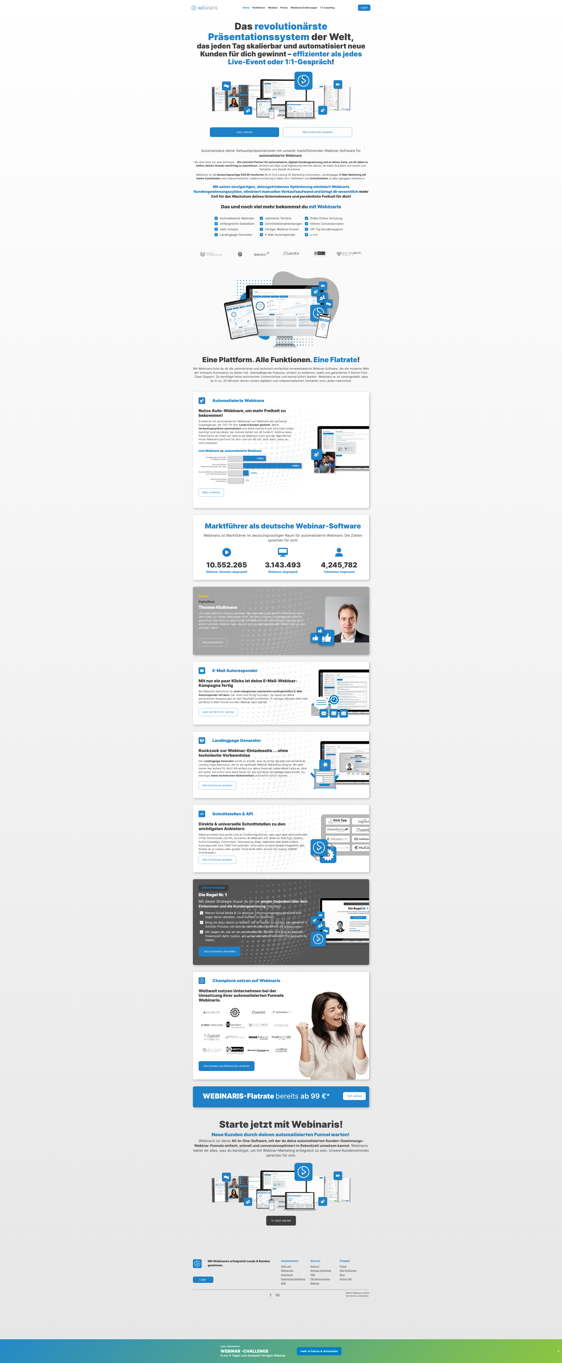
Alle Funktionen (348, 1270)
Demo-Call (346, 1279)
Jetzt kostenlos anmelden (219, 951)
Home (246, 7)
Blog (342, 1274)
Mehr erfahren (211, 492)
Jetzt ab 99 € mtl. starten (218, 712)
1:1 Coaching (327, 7)
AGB (283, 1283)
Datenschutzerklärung (293, 1279)
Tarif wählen (354, 1096)
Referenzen (287, 1270)
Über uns (286, 1266)
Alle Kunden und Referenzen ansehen (226, 1065)
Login (364, 7)
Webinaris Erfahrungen (304, 7)
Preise (284, 7)
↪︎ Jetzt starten (281, 1220)
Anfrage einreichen (320, 1270)
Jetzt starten (244, 132)
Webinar (273, 7)
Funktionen (258, 7)
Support (314, 1266)
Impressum (287, 1274)
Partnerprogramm (320, 1279)
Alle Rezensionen (212, 642)
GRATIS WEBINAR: (213, 887)
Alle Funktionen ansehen (317, 132)
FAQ (312, 1274)
